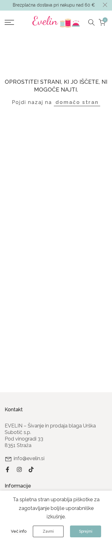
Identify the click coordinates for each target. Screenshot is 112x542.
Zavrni (48, 531)
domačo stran (77, 102)
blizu (105, 4)
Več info (18, 531)
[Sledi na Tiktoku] (31, 469)
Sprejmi (85, 531)
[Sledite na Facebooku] (7, 469)
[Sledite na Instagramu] (19, 469)
